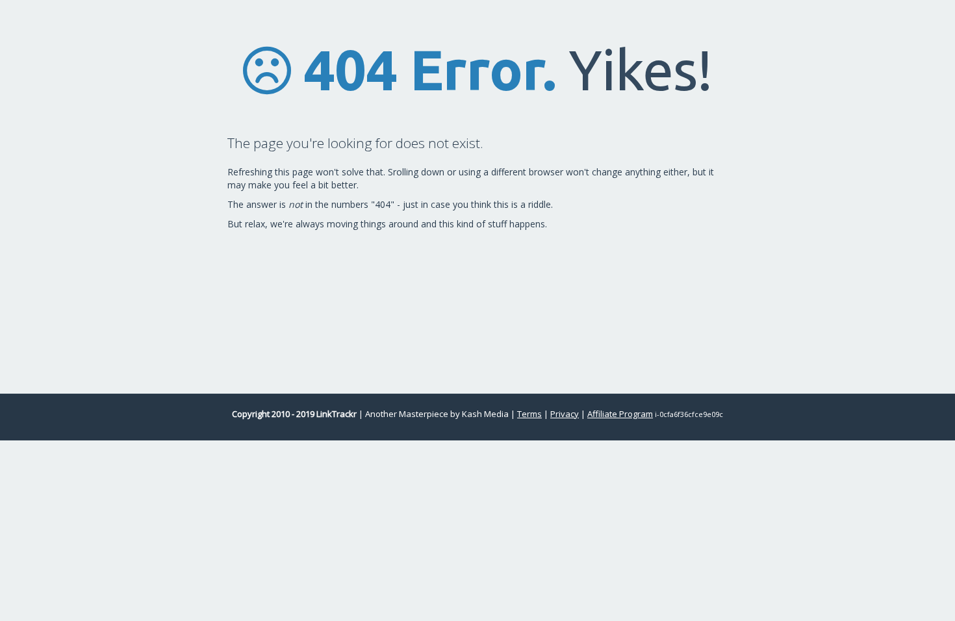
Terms (529, 414)
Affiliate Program (620, 414)
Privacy (564, 414)
